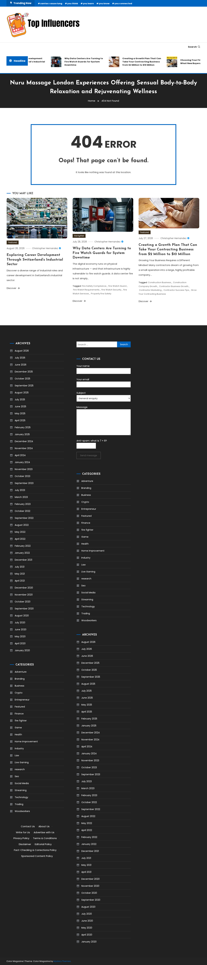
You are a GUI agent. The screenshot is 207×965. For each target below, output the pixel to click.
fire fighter (79, 235)
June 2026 (20, 364)
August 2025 (22, 392)
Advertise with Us (44, 832)
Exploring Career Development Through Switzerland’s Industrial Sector (35, 259)
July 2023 (20, 490)
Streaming (21, 790)
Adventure (21, 671)
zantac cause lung (51, 3)
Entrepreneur (22, 699)
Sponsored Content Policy (37, 856)
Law (17, 755)
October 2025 (22, 378)
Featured (12, 242)
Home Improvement (26, 741)
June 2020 (20, 629)
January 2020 (22, 650)
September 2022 (24, 518)
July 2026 (20, 357)
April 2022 (20, 539)
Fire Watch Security (111, 289)
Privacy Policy (21, 838)
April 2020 (20, 643)
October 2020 (22, 601)
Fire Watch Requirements (86, 289)
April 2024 (20, 455)
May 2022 (20, 532)
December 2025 (24, 371)
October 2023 (22, 476)
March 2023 (21, 497)
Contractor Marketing (150, 290)
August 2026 (22, 350)
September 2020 (24, 608)
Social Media (22, 783)
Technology (21, 797)
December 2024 (24, 441)
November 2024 (24, 448)
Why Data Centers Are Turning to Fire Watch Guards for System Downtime (77, 61)
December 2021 (23, 559)
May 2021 (20, 573)
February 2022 (23, 545)
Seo (17, 776)
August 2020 (22, 615)
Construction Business (159, 282)
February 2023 (23, 504)
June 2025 (20, 406)
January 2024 (22, 462)
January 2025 (22, 434)
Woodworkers (22, 811)
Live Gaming (22, 762)
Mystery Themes (62, 961)
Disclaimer (25, 844)
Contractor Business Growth (173, 286)
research (20, 769)
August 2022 (22, 525)
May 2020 (20, 636)
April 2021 (20, 580)
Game (18, 727)
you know (104, 3)
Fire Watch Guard (117, 286)
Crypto (18, 692)
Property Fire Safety (101, 293)
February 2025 (23, 427)
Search (192, 46)
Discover (12, 288)
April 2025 (20, 420)
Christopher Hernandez (45, 248)
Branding (20, 678)
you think (72, 3)
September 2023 (24, 483)
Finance (19, 713)
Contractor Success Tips (176, 290)
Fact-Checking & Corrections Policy (35, 850)
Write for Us (23, 832)
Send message (88, 455)
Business (19, 685)
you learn (88, 3)
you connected (123, 3)
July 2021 (19, 566)
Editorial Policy (43, 844)
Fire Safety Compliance (94, 286)
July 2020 (20, 622)
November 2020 (24, 594)
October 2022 (22, 511)
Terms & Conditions (45, 838)
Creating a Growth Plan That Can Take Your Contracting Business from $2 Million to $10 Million (135, 61)
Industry (19, 748)
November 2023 (24, 469)
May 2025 (20, 413)
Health (18, 734)
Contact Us (28, 826)
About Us (43, 826)
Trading (19, 804)
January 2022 (22, 552)
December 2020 (24, 587)
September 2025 (24, 385)
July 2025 (20, 399)
